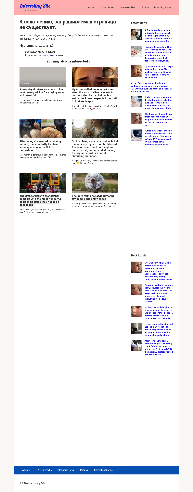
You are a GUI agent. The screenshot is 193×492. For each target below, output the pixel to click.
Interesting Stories (162, 7)
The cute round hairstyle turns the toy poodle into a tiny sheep (93, 197)
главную (47, 55)
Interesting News (128, 7)
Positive (145, 7)
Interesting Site (35, 5)
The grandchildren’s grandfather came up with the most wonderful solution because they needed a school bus (40, 200)
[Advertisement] (152, 200)
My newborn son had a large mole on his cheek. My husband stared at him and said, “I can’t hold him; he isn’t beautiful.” (159, 72)
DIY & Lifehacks (108, 7)
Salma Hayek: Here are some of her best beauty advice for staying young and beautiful (42, 92)
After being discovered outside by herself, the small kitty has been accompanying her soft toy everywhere (40, 146)
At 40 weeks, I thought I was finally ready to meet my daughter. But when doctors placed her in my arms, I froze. (158, 119)
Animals (92, 7)
